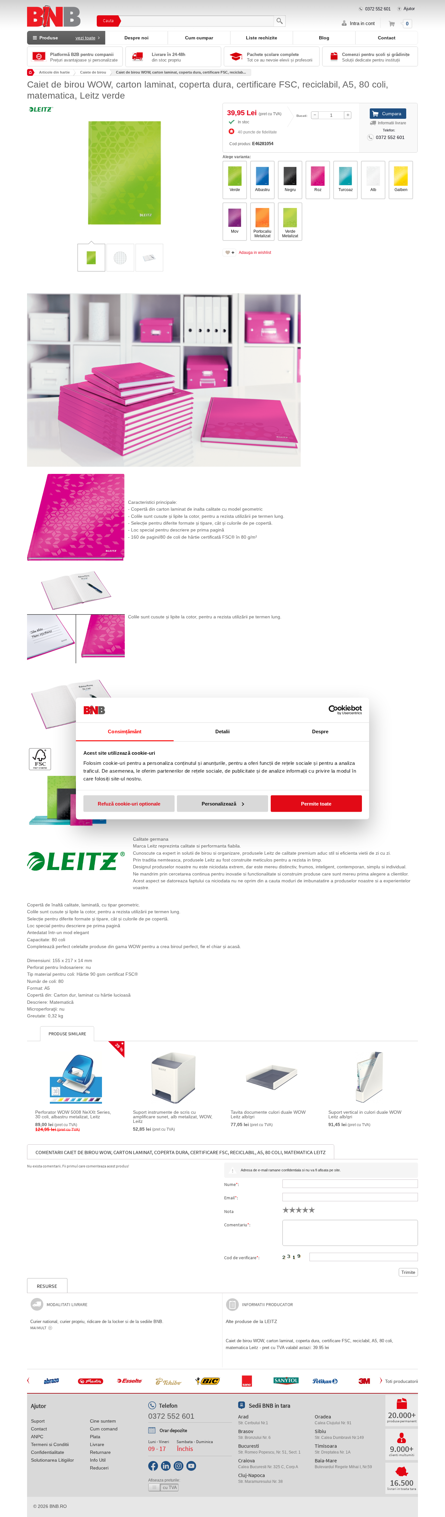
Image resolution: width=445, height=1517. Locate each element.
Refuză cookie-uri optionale (129, 803)
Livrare (97, 1444)
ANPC (37, 1436)
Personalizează (219, 803)
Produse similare (67, 1034)
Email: (231, 1198)
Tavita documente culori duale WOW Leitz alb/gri (268, 1114)
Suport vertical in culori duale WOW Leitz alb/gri (364, 1114)
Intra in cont (362, 23)
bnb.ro (58, 1506)
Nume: (231, 1184)
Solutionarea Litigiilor (52, 1460)
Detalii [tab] (222, 731)
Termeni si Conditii (50, 1444)
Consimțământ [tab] (124, 731)
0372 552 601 (378, 9)
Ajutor (409, 8)
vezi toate (85, 37)
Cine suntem (103, 1421)
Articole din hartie (54, 72)
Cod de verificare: (241, 1258)
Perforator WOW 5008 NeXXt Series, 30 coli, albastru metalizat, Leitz (73, 1114)
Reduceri (99, 1467)
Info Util (98, 1460)
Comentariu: (237, 1225)
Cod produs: (251, 143)
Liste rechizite (261, 37)
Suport (38, 1421)
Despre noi (136, 37)
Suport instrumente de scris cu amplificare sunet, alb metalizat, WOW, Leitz (172, 1117)
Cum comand (104, 1428)
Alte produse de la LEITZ (251, 1321)
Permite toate (316, 803)
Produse (66, 37)
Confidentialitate (47, 1452)
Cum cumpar (199, 37)
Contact (386, 37)
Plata (95, 1436)
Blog (324, 37)
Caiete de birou (93, 72)
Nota (229, 1211)
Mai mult (38, 1328)
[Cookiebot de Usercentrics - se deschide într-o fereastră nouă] (333, 710)
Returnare (100, 1452)
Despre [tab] (320, 731)
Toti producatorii (401, 1381)
